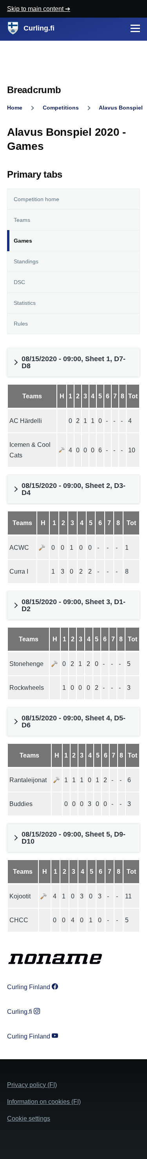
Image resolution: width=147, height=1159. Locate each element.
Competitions (61, 107)
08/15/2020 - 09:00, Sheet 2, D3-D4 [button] (73, 489)
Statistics (25, 303)
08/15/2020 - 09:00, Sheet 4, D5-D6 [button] (73, 721)
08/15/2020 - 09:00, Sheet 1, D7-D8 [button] (73, 362)
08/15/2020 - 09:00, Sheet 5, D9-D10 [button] (73, 837)
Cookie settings (28, 1118)
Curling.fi (39, 28)
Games (23, 241)
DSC (19, 282)
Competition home (36, 199)
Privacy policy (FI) (32, 1085)
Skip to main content (36, 8)
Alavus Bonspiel (121, 107)
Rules (21, 323)
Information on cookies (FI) (44, 1101)
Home (14, 107)
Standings (26, 261)
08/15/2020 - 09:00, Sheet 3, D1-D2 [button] (73, 605)
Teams (22, 220)
